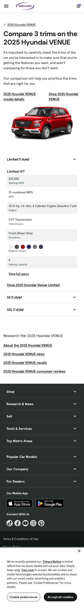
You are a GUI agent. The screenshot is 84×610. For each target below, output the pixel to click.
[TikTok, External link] (9, 523)
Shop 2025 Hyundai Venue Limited (33, 285)
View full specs (19, 274)
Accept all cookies (60, 597)
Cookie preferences (24, 597)
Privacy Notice (52, 561)
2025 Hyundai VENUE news (24, 354)
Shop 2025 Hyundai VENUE (63, 96)
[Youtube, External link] (25, 523)
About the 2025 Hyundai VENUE (27, 345)
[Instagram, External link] (33, 523)
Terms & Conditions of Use (20, 539)
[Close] (79, 551)
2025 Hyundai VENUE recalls (25, 362)
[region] (42, 578)
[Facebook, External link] (17, 523)
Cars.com (28, 570)
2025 (21, 25)
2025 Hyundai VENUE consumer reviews (34, 371)
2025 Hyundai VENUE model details (19, 96)
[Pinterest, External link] (41, 523)
